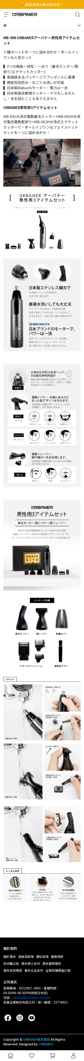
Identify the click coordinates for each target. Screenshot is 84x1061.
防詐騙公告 (11, 963)
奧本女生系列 (33, 970)
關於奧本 (9, 956)
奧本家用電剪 (12, 970)
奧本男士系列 (30, 963)
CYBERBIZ (45, 1044)
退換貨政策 (26, 956)
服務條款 (57, 956)
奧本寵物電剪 (51, 963)
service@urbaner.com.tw (31, 997)
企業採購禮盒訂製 (58, 970)
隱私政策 (42, 956)
